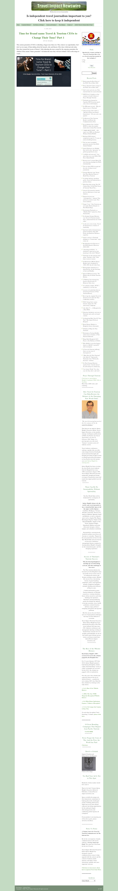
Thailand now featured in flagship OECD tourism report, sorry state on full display (91, 101)
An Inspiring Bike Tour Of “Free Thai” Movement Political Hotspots (92, 319)
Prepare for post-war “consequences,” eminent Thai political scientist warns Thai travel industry (91, 199)
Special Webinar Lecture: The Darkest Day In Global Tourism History (91, 275)
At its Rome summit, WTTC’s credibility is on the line (91, 286)
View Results (91, 67)
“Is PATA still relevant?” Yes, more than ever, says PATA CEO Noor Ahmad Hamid (92, 156)
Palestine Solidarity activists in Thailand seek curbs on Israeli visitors (92, 313)
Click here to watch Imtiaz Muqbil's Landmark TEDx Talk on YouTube (91, 380)
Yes (84, 60)
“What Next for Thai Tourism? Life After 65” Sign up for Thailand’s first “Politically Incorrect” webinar (91, 358)
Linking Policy (26, 887)
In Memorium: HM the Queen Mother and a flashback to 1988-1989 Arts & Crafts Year (91, 263)
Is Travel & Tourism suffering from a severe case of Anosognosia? (91, 351)
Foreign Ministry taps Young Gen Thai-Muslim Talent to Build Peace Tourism (91, 174)
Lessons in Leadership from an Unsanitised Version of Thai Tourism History (91, 291)
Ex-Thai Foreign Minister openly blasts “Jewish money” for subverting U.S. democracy (91, 364)
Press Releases (62, 25)
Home (18, 25)
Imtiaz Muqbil (48, 40)
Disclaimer (19, 887)
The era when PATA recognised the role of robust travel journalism (91, 168)
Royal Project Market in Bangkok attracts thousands (91, 325)
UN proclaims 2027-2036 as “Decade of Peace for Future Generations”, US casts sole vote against (92, 113)
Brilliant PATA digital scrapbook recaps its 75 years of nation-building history (92, 138)
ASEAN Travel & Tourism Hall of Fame (83, 25)
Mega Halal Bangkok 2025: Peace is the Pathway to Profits (91, 340)
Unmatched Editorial (25, 25)
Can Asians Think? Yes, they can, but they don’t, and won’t (91, 370)
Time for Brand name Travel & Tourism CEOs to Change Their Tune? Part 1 (48, 35)
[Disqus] (48, 115)
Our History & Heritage (38, 25)
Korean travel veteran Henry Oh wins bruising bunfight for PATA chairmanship (92, 162)
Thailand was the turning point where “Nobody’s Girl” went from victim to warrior (92, 257)
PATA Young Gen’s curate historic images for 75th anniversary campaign (90, 303)
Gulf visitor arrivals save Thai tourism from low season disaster (92, 90)
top (100, 889)
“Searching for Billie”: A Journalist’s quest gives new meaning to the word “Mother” (91, 251)
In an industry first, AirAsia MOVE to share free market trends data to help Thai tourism (92, 126)
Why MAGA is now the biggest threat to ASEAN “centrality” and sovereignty (91, 345)
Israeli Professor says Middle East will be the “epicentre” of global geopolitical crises (91, 150)
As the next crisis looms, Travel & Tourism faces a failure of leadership (92, 225)
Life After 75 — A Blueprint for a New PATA (92, 308)
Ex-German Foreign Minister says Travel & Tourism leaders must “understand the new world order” (92, 218)
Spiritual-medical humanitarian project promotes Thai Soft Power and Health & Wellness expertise (92, 232)
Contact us (69, 25)
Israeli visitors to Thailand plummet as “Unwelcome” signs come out (92, 239)
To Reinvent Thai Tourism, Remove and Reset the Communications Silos (90, 120)
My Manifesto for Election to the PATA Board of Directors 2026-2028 (91, 245)
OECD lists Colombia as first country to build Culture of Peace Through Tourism (91, 95)
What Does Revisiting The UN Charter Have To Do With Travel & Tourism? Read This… (92, 186)
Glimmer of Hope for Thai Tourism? (90, 329)
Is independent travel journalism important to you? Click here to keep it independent (59, 18)
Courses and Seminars (51, 25)
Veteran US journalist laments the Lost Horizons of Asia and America (91, 192)
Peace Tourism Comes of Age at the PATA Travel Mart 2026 (92, 86)
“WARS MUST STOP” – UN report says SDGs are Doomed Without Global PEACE (91, 132)
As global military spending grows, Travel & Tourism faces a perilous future (92, 180)
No (84, 62)
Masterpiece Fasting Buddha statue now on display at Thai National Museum (91, 334)
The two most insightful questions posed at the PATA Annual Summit (91, 144)
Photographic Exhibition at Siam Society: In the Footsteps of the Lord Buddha (91, 269)
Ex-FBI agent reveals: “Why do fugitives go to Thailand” (92, 107)
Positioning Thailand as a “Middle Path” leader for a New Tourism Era (92, 211)
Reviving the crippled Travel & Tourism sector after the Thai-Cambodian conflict (92, 297)
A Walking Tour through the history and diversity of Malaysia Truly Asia (91, 281)
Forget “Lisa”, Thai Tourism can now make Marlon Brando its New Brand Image (92, 205)
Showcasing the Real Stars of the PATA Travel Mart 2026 (91, 82)
